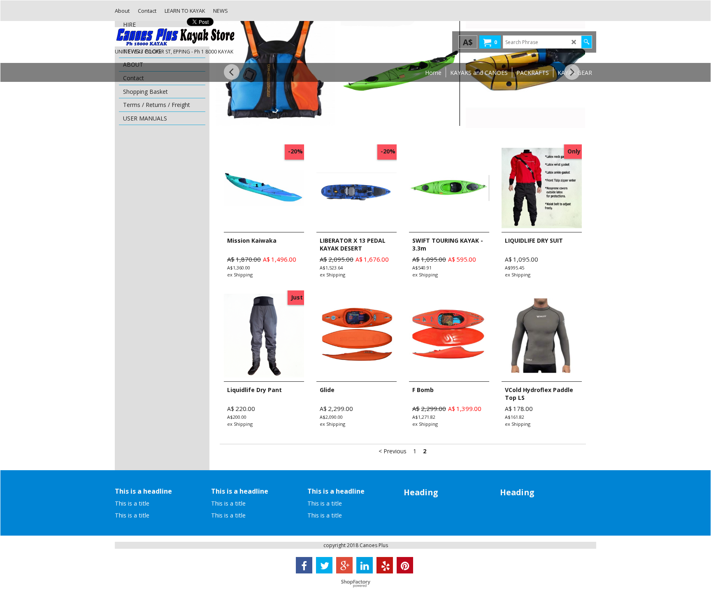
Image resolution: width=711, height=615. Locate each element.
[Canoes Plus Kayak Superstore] (176, 36)
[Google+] (344, 565)
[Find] (586, 42)
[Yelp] (384, 565)
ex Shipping (240, 275)
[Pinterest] (405, 565)
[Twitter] (324, 565)
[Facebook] (304, 565)
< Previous (393, 451)
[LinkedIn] (364, 565)
